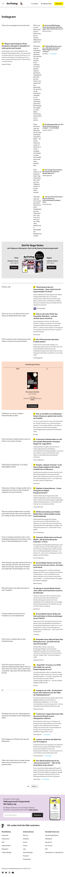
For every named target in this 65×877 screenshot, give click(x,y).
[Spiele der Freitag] (21, 3)
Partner (25, 845)
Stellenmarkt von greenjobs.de (54, 852)
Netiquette (5, 849)
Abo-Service (48, 845)
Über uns (25, 835)
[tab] (17, 368)
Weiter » (34, 786)
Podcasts (26, 856)
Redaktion (26, 839)
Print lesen (14, 267)
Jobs (24, 849)
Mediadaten (48, 839)
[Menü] (3, 3)
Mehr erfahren (33, 810)
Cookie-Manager (6, 852)
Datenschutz (5, 839)
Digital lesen (51, 267)
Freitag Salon (27, 859)
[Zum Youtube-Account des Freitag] (13, 873)
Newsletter (48, 842)
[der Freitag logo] (12, 3)
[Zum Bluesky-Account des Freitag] (6, 873)
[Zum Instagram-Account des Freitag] (9, 873)
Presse (25, 842)
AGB (3, 842)
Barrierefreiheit (6, 845)
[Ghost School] (32, 381)
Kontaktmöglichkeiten (51, 835)
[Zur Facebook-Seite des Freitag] (3, 873)
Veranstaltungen (28, 852)
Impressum (5, 835)
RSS (46, 849)
